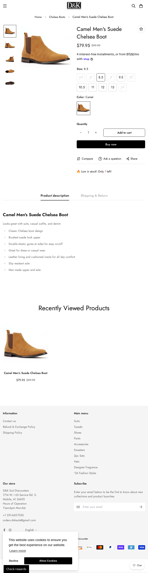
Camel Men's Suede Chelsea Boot (25, 373)
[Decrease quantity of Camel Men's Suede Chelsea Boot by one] (81, 132)
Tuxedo (78, 427)
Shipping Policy (12, 433)
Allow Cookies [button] (48, 560)
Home (38, 17)
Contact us (9, 421)
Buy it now (111, 144)
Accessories (81, 444)
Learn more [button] (17, 551)
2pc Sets (79, 456)
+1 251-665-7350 (13, 515)
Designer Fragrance (86, 467)
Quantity (82, 124)
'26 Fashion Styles (85, 473)
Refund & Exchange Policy (19, 427)
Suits (77, 421)
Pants (77, 438)
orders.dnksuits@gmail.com (19, 520)
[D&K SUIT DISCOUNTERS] (74, 6)
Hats (76, 461)
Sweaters (79, 450)
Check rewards (16, 569)
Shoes (77, 433)
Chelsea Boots (57, 17)
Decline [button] (13, 560)
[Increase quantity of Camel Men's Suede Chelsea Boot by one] (96, 132)
